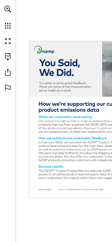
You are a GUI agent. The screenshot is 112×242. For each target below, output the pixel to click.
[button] (8, 9)
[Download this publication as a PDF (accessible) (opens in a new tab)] (8, 57)
